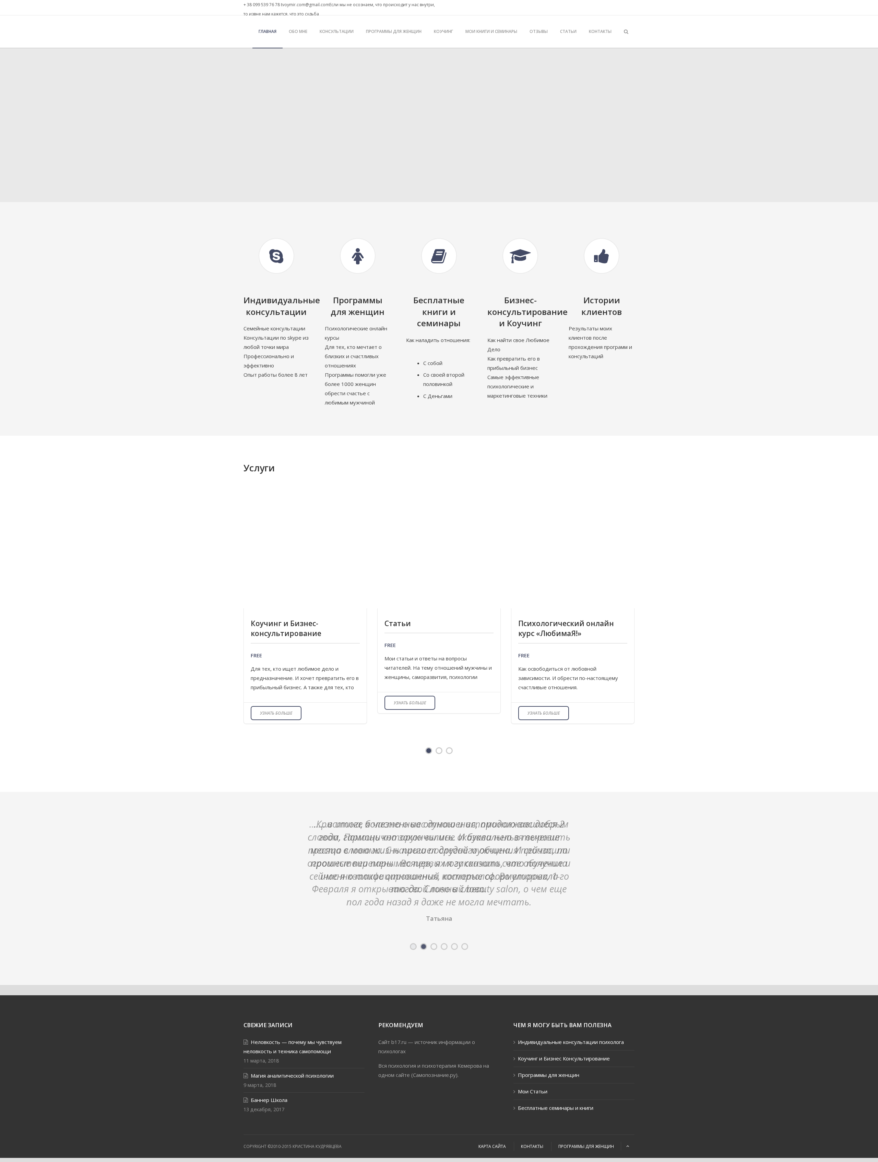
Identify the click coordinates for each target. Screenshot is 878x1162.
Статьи (568, 31)
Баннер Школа (269, 1117)
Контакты (600, 31)
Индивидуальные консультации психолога (571, 1059)
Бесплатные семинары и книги (555, 1125)
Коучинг (443, 31)
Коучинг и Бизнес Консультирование (564, 1075)
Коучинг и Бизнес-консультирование (286, 628)
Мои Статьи (532, 1108)
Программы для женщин (394, 31)
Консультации (337, 31)
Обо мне (298, 31)
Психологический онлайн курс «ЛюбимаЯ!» (566, 628)
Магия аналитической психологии (292, 1092)
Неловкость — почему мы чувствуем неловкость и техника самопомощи (293, 1064)
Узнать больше (276, 713)
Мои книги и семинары (491, 31)
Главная (267, 31)
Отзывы (539, 31)
